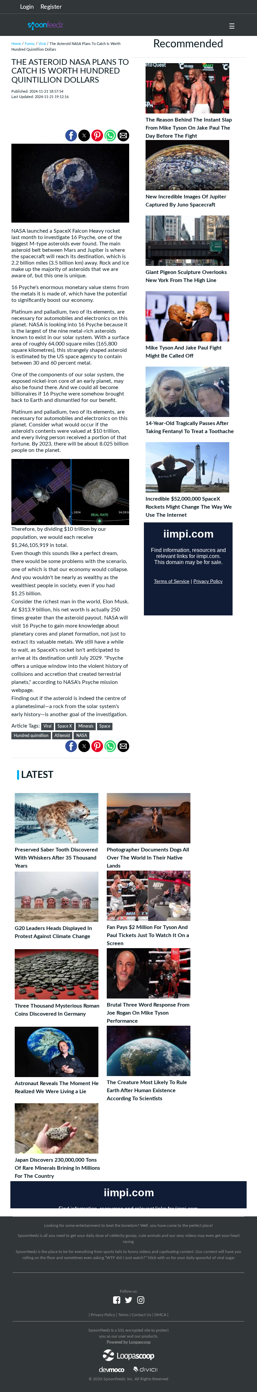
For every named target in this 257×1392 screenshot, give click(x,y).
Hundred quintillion (31, 736)
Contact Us (141, 1315)
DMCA (160, 1315)
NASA (81, 736)
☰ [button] (232, 26)
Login (27, 7)
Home (16, 44)
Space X (65, 726)
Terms (123, 1315)
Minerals (85, 726)
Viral (42, 44)
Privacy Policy (103, 1315)
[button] (71, 135)
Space (104, 726)
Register (51, 7)
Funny (30, 44)
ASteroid (62, 736)
